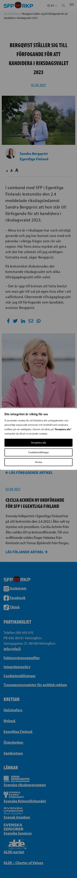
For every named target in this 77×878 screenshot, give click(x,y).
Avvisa (38, 462)
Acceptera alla (38, 442)
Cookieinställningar (38, 452)
